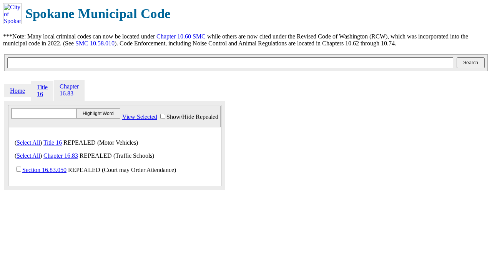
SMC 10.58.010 (95, 43)
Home (17, 90)
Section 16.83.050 (44, 170)
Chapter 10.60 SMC (181, 36)
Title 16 (42, 90)
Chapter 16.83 (69, 90)
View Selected (139, 116)
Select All (28, 142)
